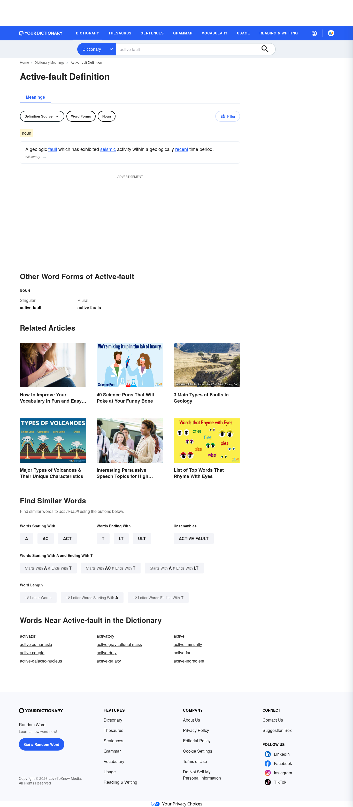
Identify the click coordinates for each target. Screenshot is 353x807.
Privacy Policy (196, 730)
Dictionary (91, 49)
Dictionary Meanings (49, 62)
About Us (191, 720)
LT (121, 538)
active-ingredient (189, 661)
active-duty (107, 653)
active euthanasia (36, 644)
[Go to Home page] (41, 33)
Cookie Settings (197, 751)
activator (27, 636)
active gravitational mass (119, 644)
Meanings (35, 97)
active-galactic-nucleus (41, 661)
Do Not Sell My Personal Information (202, 775)
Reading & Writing (120, 782)
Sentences (113, 741)
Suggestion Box (277, 730)
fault (52, 149)
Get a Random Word (41, 744)
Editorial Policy (197, 741)
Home (24, 62)
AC (46, 538)
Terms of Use (195, 761)
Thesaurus (113, 730)
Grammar (112, 751)
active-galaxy (109, 661)
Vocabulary (114, 761)
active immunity (188, 644)
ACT (67, 538)
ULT (142, 538)
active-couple (32, 653)
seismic (108, 149)
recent (181, 149)
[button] (314, 33)
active (179, 636)
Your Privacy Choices (182, 804)
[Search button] (267, 49)
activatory (105, 636)
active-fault (194, 538)
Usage (110, 772)
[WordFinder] (331, 33)
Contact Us (273, 720)
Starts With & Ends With (48, 568)
